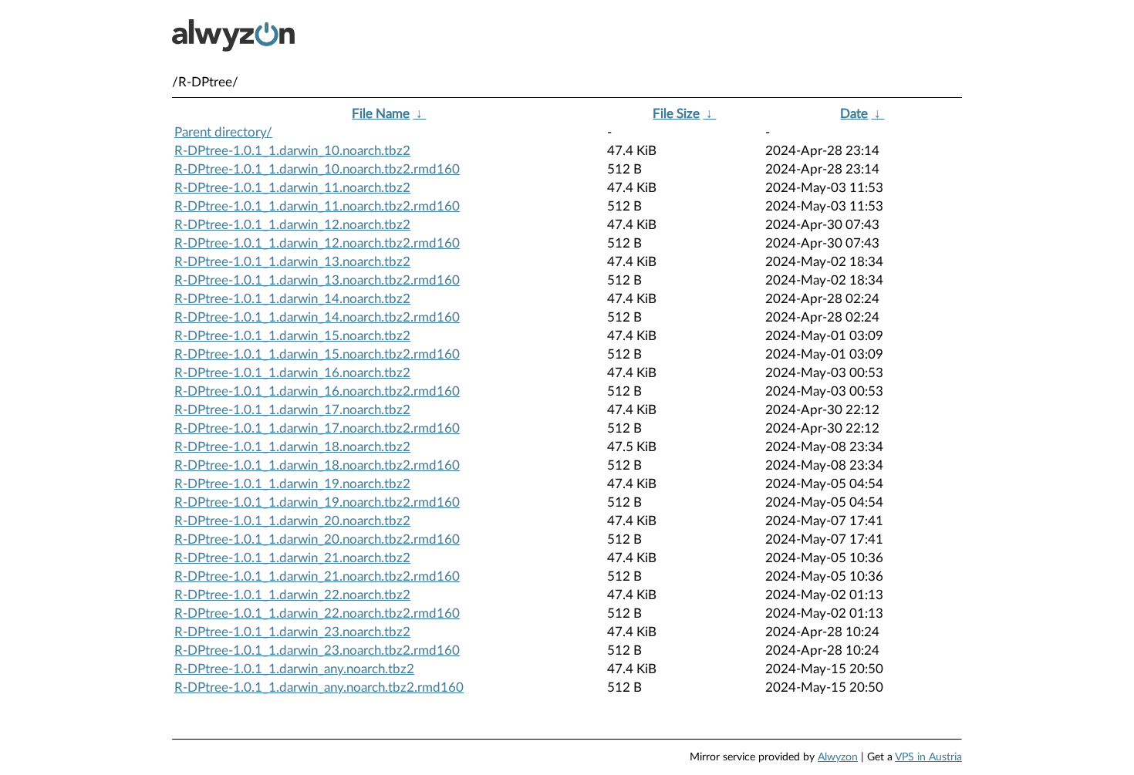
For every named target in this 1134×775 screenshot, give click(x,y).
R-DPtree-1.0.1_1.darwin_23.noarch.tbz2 (292, 632)
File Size (676, 113)
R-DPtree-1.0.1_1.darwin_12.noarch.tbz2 (292, 224)
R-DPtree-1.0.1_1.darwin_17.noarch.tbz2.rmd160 (317, 428)
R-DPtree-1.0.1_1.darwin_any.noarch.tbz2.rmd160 (319, 687)
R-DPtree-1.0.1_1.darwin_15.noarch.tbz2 (292, 335)
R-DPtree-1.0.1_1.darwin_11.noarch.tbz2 (292, 187)
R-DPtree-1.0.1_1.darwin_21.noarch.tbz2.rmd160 (317, 576)
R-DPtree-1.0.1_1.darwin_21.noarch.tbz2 (292, 557)
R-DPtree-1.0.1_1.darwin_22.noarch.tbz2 (292, 594)
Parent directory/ (223, 132)
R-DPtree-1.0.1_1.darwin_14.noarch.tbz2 (292, 298)
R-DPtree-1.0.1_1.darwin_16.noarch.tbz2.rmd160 (317, 391)
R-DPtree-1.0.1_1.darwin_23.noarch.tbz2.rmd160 (317, 650)
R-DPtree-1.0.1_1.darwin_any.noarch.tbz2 (294, 669)
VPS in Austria (928, 757)
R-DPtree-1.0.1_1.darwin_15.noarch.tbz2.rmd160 (317, 354)
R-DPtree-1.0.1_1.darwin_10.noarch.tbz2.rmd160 (317, 169)
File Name (381, 113)
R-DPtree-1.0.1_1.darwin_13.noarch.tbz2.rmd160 (317, 280)
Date (854, 113)
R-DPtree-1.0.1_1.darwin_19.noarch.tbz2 (292, 483)
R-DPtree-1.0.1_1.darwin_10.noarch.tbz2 (292, 150)
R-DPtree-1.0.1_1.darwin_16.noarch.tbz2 (292, 372)
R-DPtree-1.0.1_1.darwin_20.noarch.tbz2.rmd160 (317, 539)
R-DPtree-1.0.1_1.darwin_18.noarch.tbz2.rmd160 (317, 465)
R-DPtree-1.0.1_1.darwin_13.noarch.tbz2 (292, 261)
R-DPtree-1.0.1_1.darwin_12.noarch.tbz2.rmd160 (317, 243)
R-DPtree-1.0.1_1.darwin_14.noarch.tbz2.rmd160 (317, 317)
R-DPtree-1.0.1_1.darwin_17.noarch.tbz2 (292, 409)
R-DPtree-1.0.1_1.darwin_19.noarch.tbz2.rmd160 (317, 502)
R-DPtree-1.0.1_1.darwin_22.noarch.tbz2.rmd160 (317, 613)
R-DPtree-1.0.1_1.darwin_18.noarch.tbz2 (292, 446)
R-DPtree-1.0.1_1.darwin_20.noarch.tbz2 (292, 520)
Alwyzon (838, 757)
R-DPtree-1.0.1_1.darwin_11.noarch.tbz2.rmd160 (317, 206)
